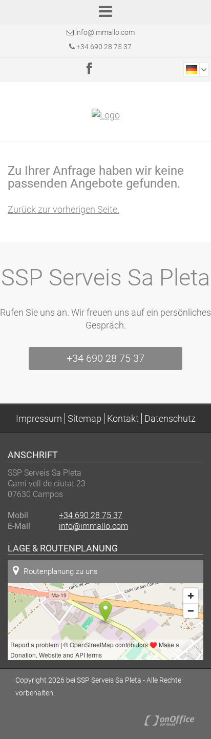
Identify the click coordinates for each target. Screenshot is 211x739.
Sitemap (84, 418)
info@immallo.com (105, 32)
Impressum (39, 418)
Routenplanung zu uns (61, 571)
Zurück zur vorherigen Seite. (63, 209)
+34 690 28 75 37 (103, 47)
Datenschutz (170, 418)
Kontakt (123, 418)
